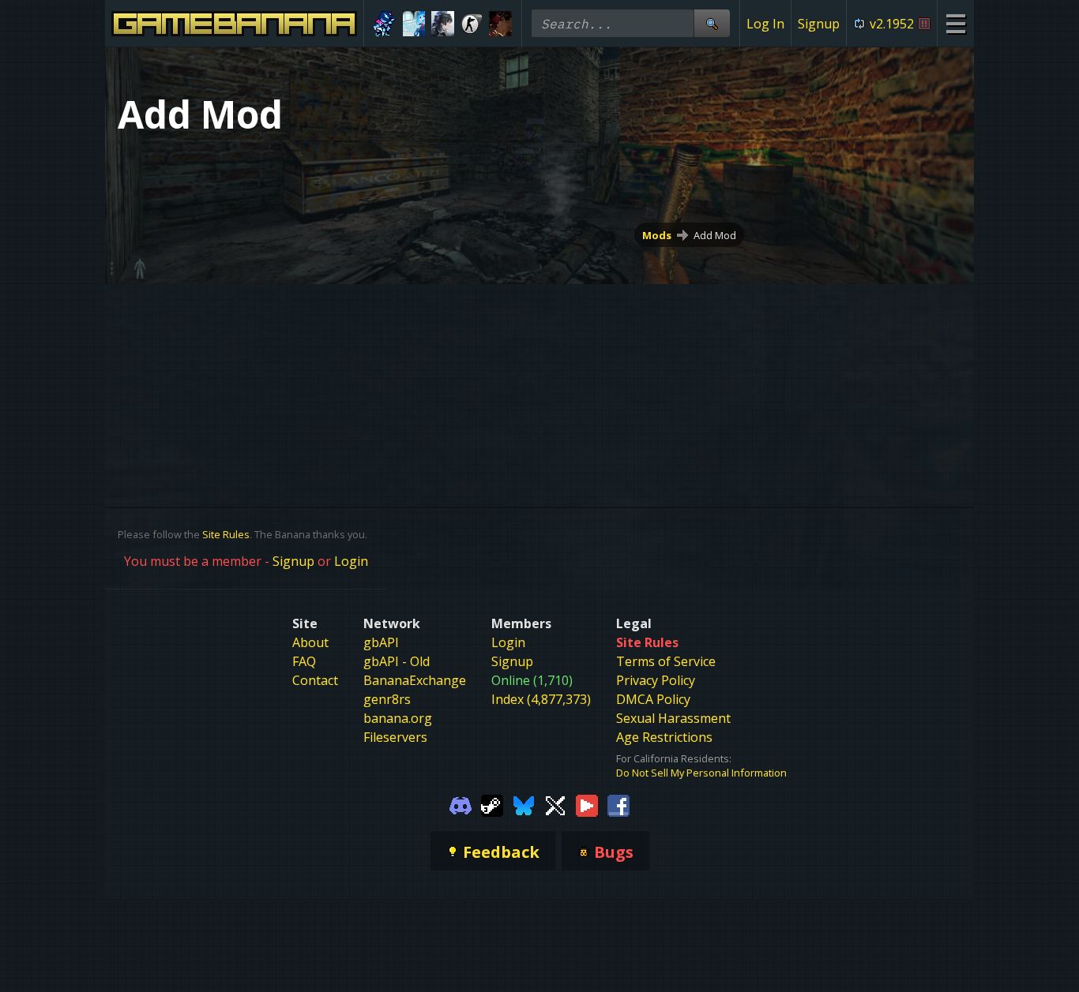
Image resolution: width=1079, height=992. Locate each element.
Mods (656, 235)
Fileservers (395, 737)
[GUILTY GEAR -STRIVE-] (500, 23)
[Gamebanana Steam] (492, 805)
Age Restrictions (664, 737)
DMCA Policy (653, 699)
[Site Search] (712, 23)
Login (351, 561)
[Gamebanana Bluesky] (523, 805)
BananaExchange (414, 680)
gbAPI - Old (396, 661)
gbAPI (381, 642)
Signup (819, 23)
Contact (315, 680)
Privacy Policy (655, 680)
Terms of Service (666, 661)
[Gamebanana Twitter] (555, 805)
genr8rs (387, 699)
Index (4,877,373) (541, 699)
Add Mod (715, 235)
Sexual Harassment (673, 718)
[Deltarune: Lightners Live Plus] (385, 23)
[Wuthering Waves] (442, 23)
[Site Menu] (955, 23)
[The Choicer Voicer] (414, 23)
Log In (765, 23)
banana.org (397, 718)
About (310, 642)
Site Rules (226, 534)
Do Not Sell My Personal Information (701, 773)
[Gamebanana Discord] (460, 805)
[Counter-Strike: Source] (472, 23)
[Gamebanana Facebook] (618, 805)
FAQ (304, 661)
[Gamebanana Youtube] (587, 805)
